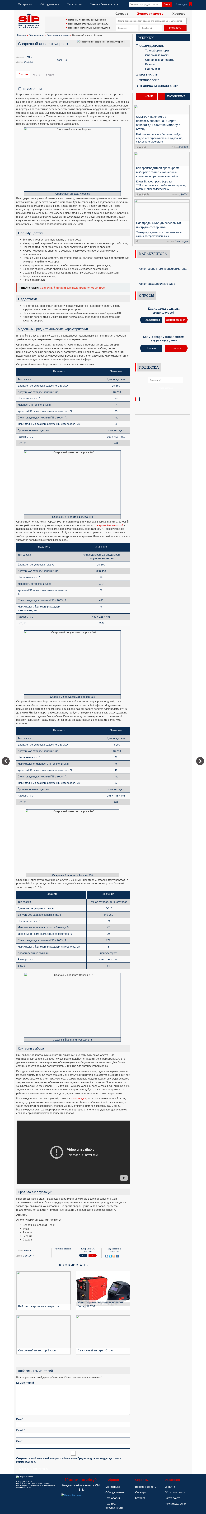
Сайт (19, 1441)
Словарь (121, 13)
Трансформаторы (157, 50)
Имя (19, 1419)
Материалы (25, 4)
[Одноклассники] (113, 1256)
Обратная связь (175, 1492)
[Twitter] (110, 1256)
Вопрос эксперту (150, 13)
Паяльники (152, 69)
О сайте (170, 1486)
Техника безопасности (104, 4)
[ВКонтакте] (106, 1256)
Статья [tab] (23, 74)
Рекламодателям (175, 1503)
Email (20, 1430)
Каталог (178, 13)
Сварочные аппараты (58, 35)
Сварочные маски (157, 55)
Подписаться (166, 387)
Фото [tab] (36, 74)
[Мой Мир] (117, 1256)
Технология (74, 4)
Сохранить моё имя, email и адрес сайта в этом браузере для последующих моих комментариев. (68, 1460)
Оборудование (49, 4)
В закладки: (182, 4)
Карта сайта (172, 1498)
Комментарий (25, 1382)
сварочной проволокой (109, 525)
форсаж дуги (78, 1098)
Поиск (167, 4)
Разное (150, 64)
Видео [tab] (50, 74)
